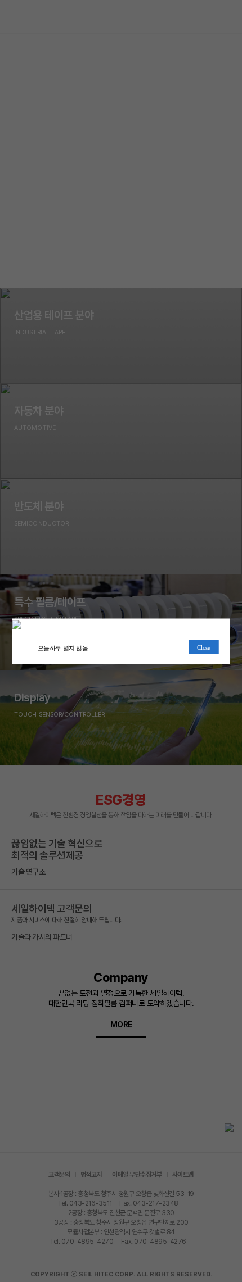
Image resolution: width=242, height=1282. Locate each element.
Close (203, 647)
